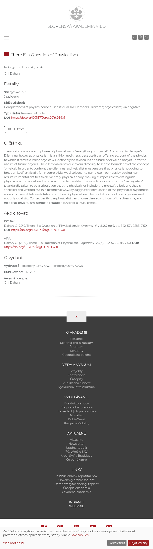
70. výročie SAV (76, 451)
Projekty (77, 371)
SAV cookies (79, 535)
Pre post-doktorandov (77, 407)
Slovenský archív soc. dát (76, 480)
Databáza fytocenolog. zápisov (76, 484)
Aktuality (76, 440)
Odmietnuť (117, 543)
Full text (16, 129)
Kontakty (76, 351)
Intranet (76, 502)
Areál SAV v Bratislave (76, 455)
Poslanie (76, 339)
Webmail (76, 506)
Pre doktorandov (76, 403)
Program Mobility (76, 423)
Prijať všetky (138, 543)
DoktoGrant (76, 419)
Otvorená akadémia (76, 492)
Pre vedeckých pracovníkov (77, 411)
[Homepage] (76, 14)
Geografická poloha (76, 355)
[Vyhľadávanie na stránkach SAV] (134, 37)
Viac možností (13, 543)
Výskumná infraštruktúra (76, 387)
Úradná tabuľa (76, 447)
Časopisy (76, 379)
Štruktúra (76, 347)
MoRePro (76, 415)
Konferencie (76, 375)
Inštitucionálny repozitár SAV (77, 476)
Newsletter (77, 444)
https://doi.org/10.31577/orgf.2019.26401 (38, 117)
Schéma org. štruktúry (76, 343)
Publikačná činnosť (77, 383)
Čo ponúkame (76, 459)
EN (147, 37)
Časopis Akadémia (76, 488)
